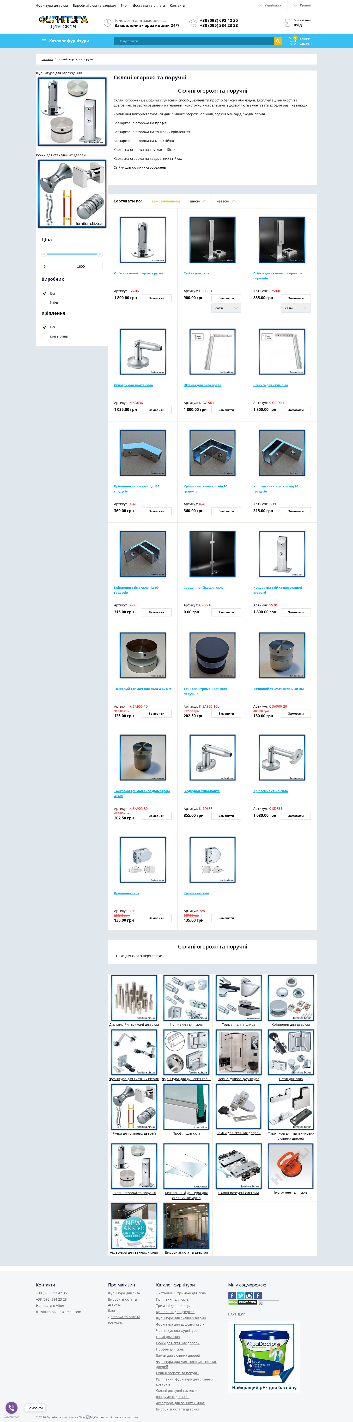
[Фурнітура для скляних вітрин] (134, 1052)
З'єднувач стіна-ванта (202, 791)
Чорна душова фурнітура (238, 1079)
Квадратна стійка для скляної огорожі (277, 590)
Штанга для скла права (202, 385)
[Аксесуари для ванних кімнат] (134, 1225)
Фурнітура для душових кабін (186, 1079)
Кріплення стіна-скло (270, 791)
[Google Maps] (240, 1295)
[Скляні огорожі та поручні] (134, 1166)
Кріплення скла (126, 893)
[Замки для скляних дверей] (238, 1106)
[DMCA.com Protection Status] (242, 1304)
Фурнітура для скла (52, 5)
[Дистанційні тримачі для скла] (134, 997)
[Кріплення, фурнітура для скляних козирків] (186, 1166)
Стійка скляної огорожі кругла (138, 273)
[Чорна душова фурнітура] (239, 1052)
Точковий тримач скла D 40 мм (278, 689)
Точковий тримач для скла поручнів (206, 691)
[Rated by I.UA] (268, 1304)
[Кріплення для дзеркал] (291, 997)
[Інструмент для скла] (291, 1165)
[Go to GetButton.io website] (11, 1417)
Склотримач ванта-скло (133, 385)
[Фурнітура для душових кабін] (186, 1052)
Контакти (177, 5)
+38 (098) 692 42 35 (219, 20)
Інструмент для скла (291, 1192)
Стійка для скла (196, 273)
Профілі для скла (186, 1133)
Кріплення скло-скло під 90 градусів (205, 488)
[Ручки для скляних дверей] (134, 1106)
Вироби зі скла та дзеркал (94, 5)
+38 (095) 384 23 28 (219, 25)
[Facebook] (232, 1295)
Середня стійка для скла (204, 587)
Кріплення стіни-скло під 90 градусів (275, 488)
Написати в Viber (50, 1305)
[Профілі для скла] (186, 1106)
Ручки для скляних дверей (134, 1133)
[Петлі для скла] (291, 1052)
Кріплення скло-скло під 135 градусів (136, 488)
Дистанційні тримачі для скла (134, 1024)
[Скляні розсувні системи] (239, 1166)
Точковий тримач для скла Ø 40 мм (142, 689)
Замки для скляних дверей (239, 1133)
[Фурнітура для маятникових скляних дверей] (291, 1106)
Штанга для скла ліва (270, 385)
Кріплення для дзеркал (291, 1024)
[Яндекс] (258, 1295)
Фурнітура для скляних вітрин (134, 1079)
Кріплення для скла (186, 1024)
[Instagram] (249, 1295)
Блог (124, 5)
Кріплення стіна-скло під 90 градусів (136, 590)
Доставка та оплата (149, 5)
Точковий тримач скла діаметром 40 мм (142, 793)
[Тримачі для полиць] (239, 997)
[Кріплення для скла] (186, 997)
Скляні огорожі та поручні (134, 1193)
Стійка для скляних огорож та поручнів (277, 275)
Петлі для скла (291, 1079)
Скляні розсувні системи (238, 1193)
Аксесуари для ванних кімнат (134, 1252)
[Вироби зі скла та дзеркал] (186, 1225)
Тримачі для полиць (239, 1024)
